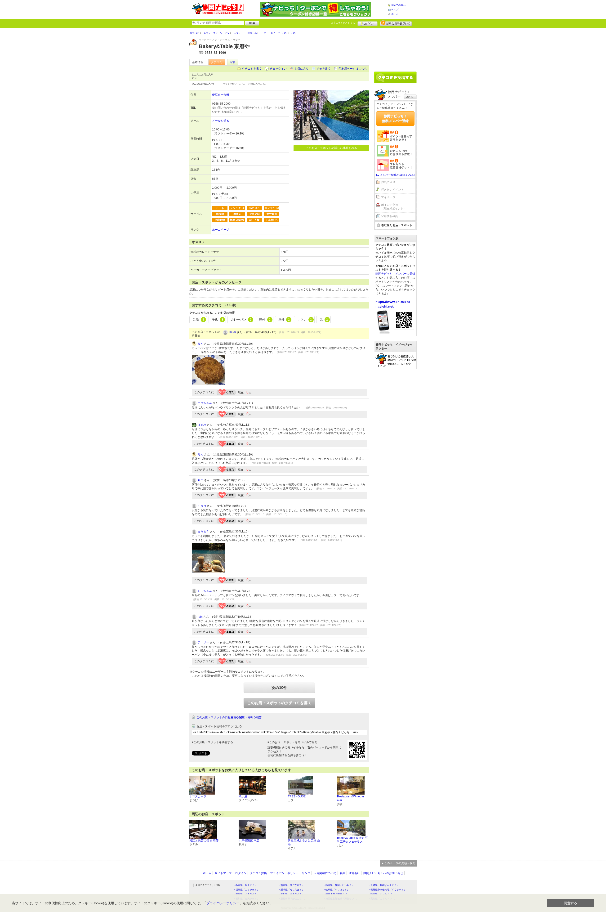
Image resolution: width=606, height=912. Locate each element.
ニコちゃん (205, 403)
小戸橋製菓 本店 (249, 840)
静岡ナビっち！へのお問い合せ (383, 873)
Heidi (232, 332)
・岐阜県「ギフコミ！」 (336, 889)
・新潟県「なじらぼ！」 (291, 889)
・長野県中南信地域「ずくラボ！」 (387, 889)
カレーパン (241, 319)
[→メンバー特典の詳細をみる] (395, 175)
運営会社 (354, 873)
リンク (306, 873)
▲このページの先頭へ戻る (398, 863)
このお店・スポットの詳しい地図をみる (331, 148)
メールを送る (220, 120)
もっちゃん (205, 591)
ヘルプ (394, 9)
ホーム (394, 14)
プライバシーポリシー (284, 873)
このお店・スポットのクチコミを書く (279, 703)
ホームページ (220, 229)
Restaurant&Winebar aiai (350, 798)
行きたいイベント (392, 189)
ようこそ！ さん (343, 22)
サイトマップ (223, 873)
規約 (342, 873)
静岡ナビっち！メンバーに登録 (395, 273)
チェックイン (278, 68)
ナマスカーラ (197, 796)
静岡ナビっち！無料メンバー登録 (395, 118)
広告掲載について (325, 873)
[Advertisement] (395, 48)
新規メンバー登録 (396, 23)
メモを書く (323, 68)
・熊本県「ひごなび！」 (291, 885)
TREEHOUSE (297, 796)
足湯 (198, 319)
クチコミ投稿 (258, 873)
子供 (217, 319)
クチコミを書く (252, 68)
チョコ (202, 506)
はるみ (202, 424)
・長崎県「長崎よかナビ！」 (383, 885)
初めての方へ (398, 5)
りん (200, 343)
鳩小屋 (243, 796)
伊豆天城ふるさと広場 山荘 (304, 842)
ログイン (367, 23)
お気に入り (301, 68)
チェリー (203, 642)
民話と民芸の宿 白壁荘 (203, 840)
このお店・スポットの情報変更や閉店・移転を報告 (229, 717)
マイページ (388, 197)
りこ (200, 480)
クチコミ (216, 62)
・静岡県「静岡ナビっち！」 (338, 885)
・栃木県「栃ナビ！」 (245, 885)
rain (200, 616)
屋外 (284, 319)
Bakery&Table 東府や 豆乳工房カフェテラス (352, 840)
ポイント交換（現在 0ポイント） (393, 206)
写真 (233, 62)
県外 (265, 319)
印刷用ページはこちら (353, 68)
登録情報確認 (389, 216)
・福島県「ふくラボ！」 (246, 889)
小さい (304, 319)
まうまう (203, 531)
